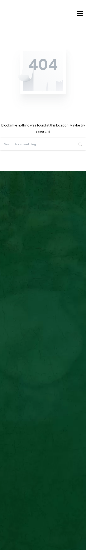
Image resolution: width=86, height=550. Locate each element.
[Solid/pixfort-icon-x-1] (20, 265)
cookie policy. (32, 546)
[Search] (80, 144)
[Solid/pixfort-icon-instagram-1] (28, 265)
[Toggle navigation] (80, 13)
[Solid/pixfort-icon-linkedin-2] (11, 265)
